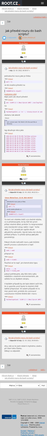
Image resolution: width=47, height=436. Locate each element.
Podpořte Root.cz (27, 435)
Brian (35, 402)
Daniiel (20, 402)
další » (44, 17)
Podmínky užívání (27, 432)
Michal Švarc (23, 43)
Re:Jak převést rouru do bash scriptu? (24, 189)
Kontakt (23, 430)
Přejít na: (12, 385)
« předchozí (37, 17)
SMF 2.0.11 (12, 400)
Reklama (31, 430)
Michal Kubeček (23, 165)
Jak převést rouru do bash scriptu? (23, 68)
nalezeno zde (10, 94)
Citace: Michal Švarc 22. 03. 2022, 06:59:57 (19, 198)
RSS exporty (39, 435)
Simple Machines (32, 400)
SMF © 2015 (21, 400)
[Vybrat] (10, 79)
